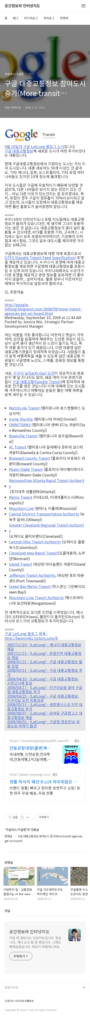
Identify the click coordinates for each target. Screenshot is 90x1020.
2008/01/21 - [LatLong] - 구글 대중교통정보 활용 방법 (44, 664)
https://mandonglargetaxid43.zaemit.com (40, 741)
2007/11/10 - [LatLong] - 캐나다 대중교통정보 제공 (44, 647)
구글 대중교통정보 (19, 151)
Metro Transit (20, 497)
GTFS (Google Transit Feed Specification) (40, 257)
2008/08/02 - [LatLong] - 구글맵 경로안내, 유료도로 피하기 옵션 (43, 724)
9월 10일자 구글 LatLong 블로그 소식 (34, 146)
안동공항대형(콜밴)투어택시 (30, 748)
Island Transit (20, 564)
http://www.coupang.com (29, 774)
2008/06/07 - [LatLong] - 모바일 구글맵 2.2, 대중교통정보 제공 (44, 715)
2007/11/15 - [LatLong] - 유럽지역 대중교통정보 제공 (44, 655)
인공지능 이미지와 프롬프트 (19, 1000)
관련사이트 (11, 987)
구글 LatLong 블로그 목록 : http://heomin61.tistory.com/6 (31, 635)
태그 (15, 18)
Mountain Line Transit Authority (36, 597)
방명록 (64, 18)
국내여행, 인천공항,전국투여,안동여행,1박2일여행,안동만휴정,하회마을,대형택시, (30, 756)
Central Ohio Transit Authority (35, 542)
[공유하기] (22, 817)
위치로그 (48, 18)
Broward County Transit (29, 458)
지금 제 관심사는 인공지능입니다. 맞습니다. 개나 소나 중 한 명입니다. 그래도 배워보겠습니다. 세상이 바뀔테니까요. (35, 942)
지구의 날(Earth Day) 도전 (33, 373)
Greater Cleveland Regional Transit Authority (46, 527)
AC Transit (17, 447)
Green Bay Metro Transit (30, 586)
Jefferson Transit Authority (32, 575)
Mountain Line (21, 508)
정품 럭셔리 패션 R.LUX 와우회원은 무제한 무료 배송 (43, 781)
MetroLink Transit (24, 408)
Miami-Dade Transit (26, 469)
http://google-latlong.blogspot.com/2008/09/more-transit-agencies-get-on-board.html (43, 309)
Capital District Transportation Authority (44, 514)
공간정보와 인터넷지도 (22, 5)
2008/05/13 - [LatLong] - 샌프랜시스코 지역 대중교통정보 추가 (44, 706)
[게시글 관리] (28, 817)
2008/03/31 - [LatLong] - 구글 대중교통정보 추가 (44, 672)
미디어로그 (31, 18)
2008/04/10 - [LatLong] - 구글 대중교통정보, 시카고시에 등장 (43, 681)
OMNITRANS (20, 424)
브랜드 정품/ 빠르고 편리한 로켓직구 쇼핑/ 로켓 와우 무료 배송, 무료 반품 (44, 790)
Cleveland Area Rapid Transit (33, 553)
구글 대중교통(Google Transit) (37, 382)
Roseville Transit (23, 436)
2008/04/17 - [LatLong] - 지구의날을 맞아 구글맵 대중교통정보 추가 (44, 689)
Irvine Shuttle (21, 419)
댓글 (7, 910)
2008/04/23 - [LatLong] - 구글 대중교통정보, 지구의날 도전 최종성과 (43, 698)
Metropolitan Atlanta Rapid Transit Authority (46, 483)
